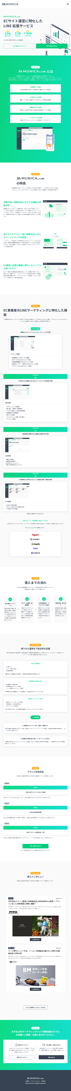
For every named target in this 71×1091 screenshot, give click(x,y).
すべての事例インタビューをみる (35, 1007)
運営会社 (43, 1081)
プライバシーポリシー (35, 1081)
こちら (32, 527)
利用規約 (27, 1081)
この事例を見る (35, 939)
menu (67, 4)
